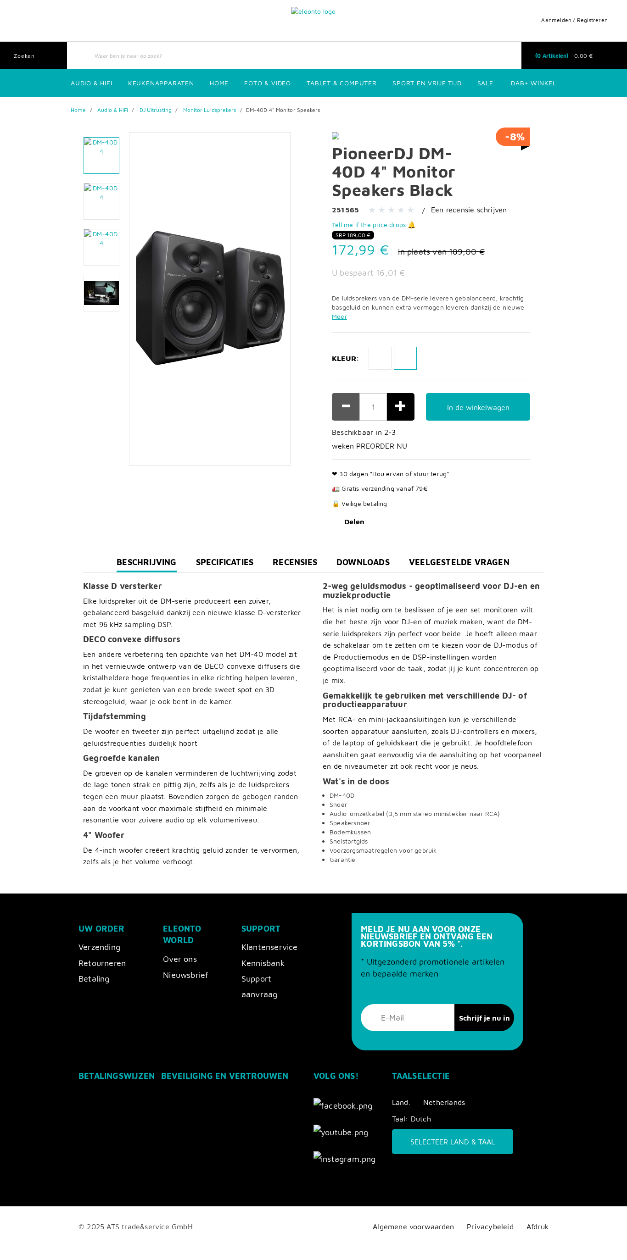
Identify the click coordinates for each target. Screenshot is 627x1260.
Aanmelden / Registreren (574, 20)
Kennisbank (263, 963)
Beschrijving (146, 564)
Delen (354, 521)
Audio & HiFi (112, 109)
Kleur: (345, 358)
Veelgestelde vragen (459, 562)
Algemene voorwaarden (413, 1226)
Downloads (363, 562)
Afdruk (537, 1226)
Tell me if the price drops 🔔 (374, 224)
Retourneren (102, 963)
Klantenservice (269, 947)
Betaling (94, 978)
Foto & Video (267, 83)
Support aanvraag (259, 986)
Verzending (99, 947)
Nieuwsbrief (185, 975)
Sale (485, 83)
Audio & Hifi (91, 83)
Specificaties (225, 562)
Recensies (295, 562)
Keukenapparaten (161, 83)
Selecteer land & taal (452, 1142)
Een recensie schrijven (469, 209)
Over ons (180, 959)
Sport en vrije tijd (426, 83)
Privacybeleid (490, 1226)
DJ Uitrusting (156, 109)
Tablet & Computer (342, 83)
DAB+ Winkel (533, 83)
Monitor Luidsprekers (209, 109)
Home (219, 83)
